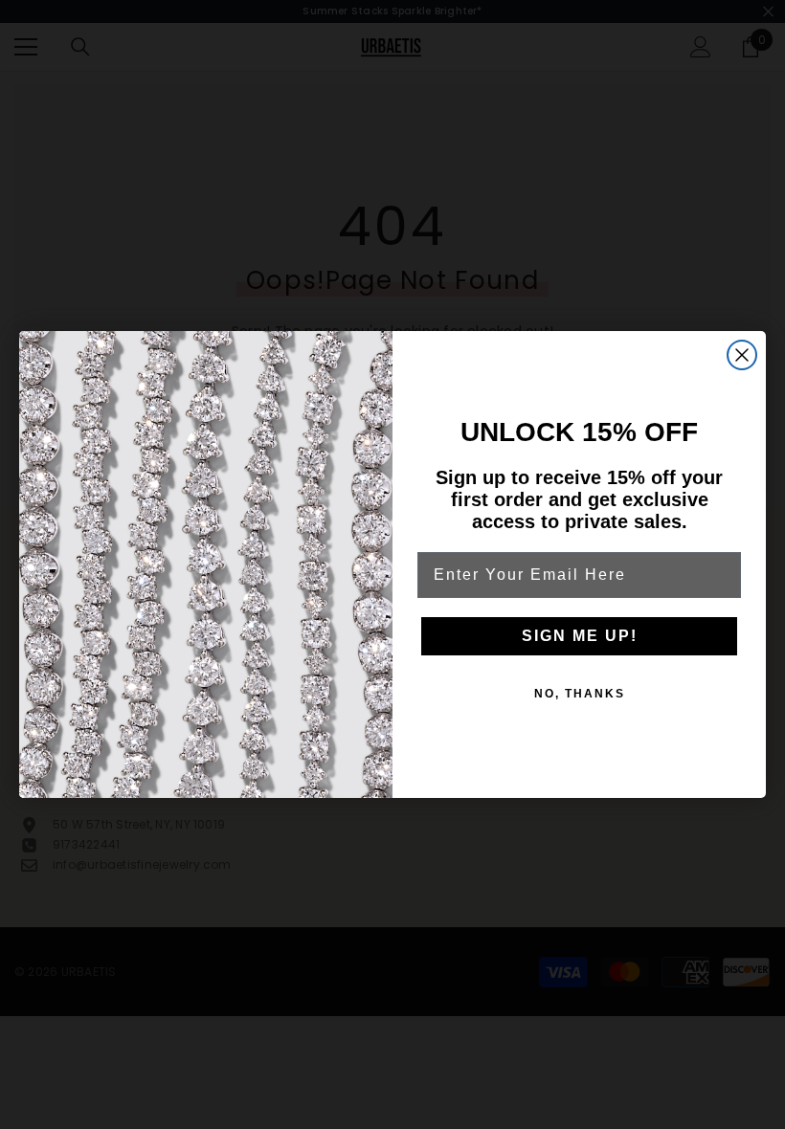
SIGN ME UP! (580, 636)
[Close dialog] (742, 355)
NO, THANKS (579, 693)
